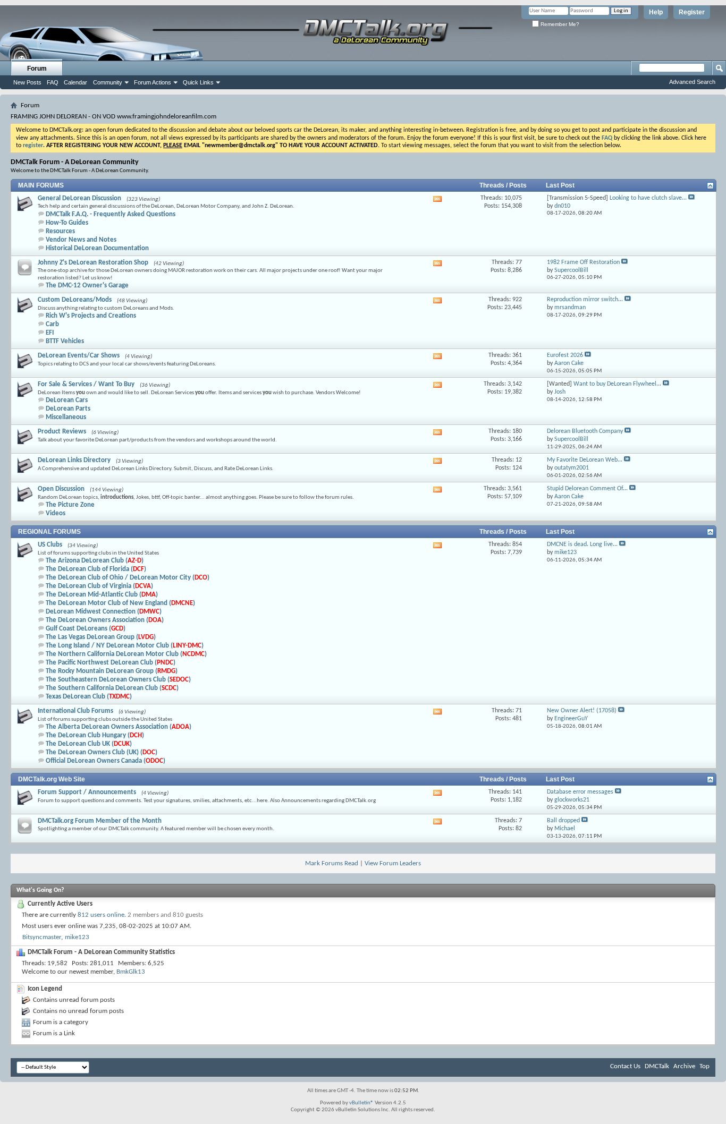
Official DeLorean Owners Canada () (105, 760)
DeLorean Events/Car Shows (79, 355)
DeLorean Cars (67, 400)
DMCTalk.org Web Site (51, 779)
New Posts (27, 82)
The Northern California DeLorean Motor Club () (126, 654)
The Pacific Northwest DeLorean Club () (110, 662)
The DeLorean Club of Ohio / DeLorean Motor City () (127, 577)
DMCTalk (657, 1066)
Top (704, 1066)
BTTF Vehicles (65, 341)
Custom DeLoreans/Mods (75, 299)
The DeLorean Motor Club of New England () (120, 603)
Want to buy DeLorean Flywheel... (617, 384)
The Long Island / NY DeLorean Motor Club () (125, 645)
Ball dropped (563, 821)
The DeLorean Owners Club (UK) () (101, 752)
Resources (60, 231)
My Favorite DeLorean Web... (584, 460)
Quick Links (198, 82)
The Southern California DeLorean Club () (112, 688)
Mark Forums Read (331, 863)
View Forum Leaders (393, 863)
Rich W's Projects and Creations (91, 315)
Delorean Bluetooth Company (585, 431)
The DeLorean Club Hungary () (95, 735)
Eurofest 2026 (565, 355)
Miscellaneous (66, 417)
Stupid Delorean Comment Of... (587, 489)
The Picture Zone (70, 504)
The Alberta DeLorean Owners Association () (118, 726)
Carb (52, 324)
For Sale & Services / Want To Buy (86, 384)
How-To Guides (67, 222)
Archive (684, 1066)
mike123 (77, 937)
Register (692, 12)
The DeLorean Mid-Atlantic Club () (102, 594)
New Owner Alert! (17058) (582, 711)
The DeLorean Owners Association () (105, 620)
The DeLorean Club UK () (89, 743)
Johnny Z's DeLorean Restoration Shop (93, 262)
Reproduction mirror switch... (585, 299)
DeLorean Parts (68, 408)
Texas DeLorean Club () (89, 696)
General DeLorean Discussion (79, 198)
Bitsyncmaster (41, 937)
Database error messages (580, 792)
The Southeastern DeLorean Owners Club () (118, 679)
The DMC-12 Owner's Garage (87, 285)
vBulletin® (361, 1103)
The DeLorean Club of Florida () (96, 569)
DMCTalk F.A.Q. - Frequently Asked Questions (110, 214)
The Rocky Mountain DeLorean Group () (112, 671)
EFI (50, 332)
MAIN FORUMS (41, 185)
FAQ (52, 82)
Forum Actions (152, 82)
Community (107, 82)
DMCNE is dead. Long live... (582, 544)
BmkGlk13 (130, 971)
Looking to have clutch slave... (648, 198)
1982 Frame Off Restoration (583, 262)
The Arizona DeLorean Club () (94, 560)
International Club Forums (75, 711)
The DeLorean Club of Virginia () (99, 586)
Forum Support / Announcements (87, 792)
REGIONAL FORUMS (49, 531)
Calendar (75, 82)
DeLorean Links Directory (74, 460)
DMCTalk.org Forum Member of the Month (100, 821)
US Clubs (50, 544)
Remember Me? (559, 24)
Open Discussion (61, 489)
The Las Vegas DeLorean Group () (101, 637)
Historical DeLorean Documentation (97, 248)
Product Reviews (62, 431)
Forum (37, 68)
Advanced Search (692, 82)
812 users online (101, 915)
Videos (55, 513)
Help (656, 12)
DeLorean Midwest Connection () (104, 611)
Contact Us (625, 1066)
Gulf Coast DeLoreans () (85, 628)
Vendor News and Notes (81, 239)
